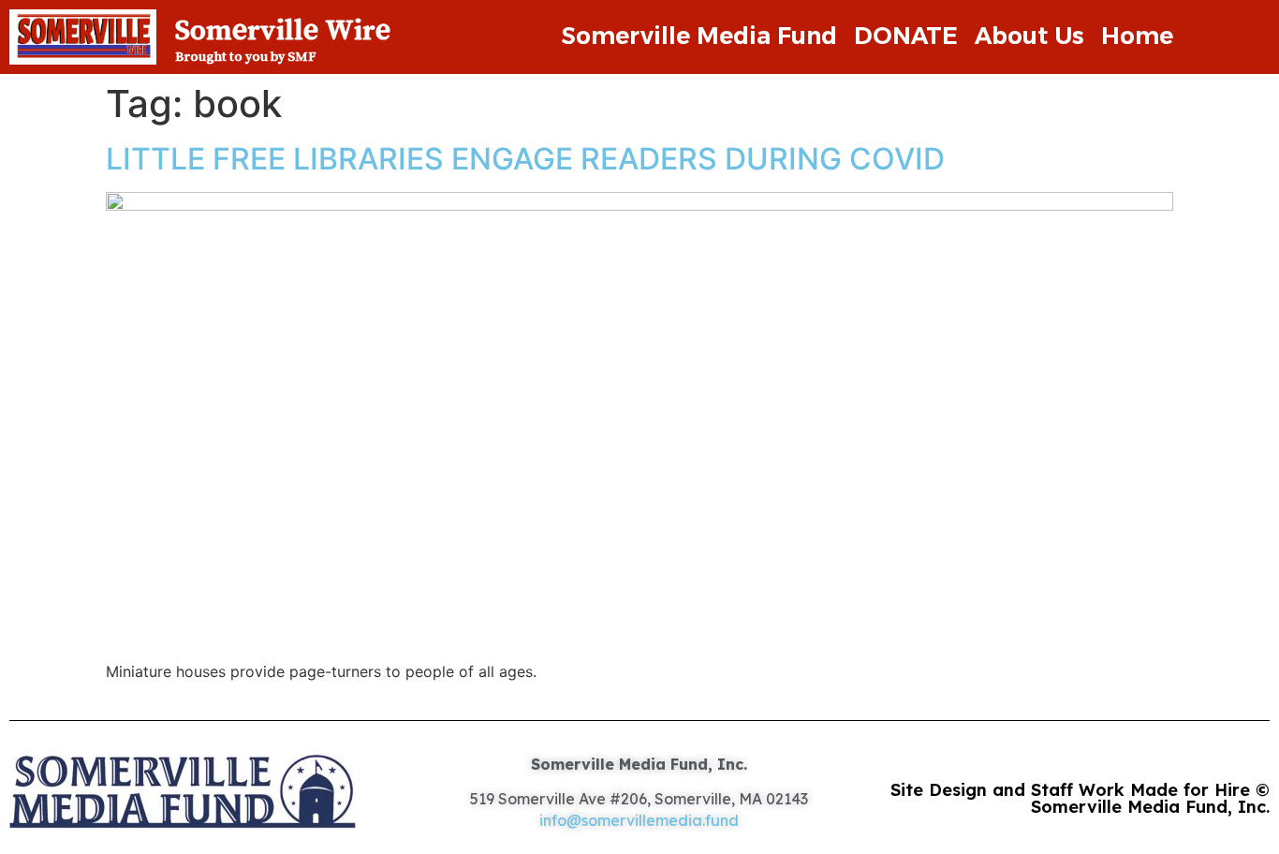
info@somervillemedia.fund (639, 820)
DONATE (906, 36)
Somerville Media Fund (699, 36)
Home (1137, 36)
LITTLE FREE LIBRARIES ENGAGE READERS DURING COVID (525, 158)
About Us (1029, 36)
